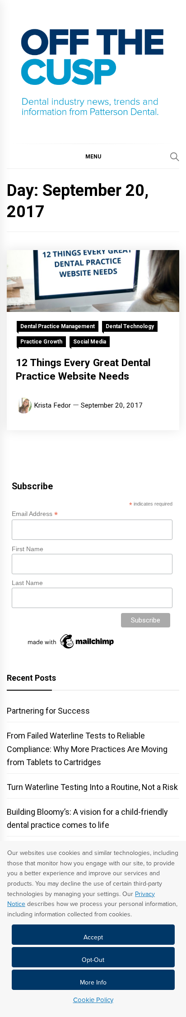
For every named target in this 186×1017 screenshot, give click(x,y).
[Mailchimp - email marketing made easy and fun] (71, 648)
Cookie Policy (93, 1000)
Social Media (89, 342)
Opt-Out (93, 960)
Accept (93, 937)
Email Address (35, 514)
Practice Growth (41, 342)
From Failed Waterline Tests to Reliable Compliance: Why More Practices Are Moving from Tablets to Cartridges (87, 748)
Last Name (27, 582)
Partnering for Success (48, 710)
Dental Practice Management (57, 326)
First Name (27, 549)
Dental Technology (130, 326)
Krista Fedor (52, 405)
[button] (93, 156)
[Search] (174, 156)
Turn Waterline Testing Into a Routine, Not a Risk (92, 787)
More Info (93, 982)
